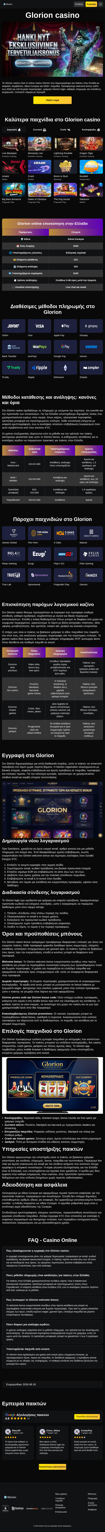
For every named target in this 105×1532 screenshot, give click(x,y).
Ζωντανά (37, 130)
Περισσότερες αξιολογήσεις (52, 1467)
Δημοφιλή (12, 130)
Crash (63, 130)
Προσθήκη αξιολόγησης (87, 1416)
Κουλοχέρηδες (89, 130)
